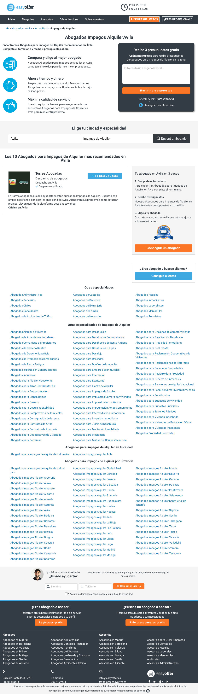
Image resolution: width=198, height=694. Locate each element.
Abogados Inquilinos (22, 375)
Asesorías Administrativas (162, 663)
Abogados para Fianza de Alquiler (93, 386)
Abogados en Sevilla (15, 659)
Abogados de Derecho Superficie (29, 353)
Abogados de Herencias (87, 316)
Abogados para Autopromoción (29, 391)
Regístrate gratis (51, 622)
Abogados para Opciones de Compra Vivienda (163, 331)
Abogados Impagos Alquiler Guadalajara (97, 500)
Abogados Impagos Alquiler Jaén (93, 517)
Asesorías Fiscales (158, 647)
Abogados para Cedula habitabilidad (32, 407)
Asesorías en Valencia (112, 647)
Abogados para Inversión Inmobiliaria (95, 418)
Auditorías (153, 659)
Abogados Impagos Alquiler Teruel (156, 526)
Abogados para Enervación (89, 375)
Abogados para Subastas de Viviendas (159, 400)
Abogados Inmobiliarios (150, 300)
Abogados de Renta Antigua (27, 364)
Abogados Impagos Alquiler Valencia (157, 537)
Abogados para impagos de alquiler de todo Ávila (39, 454)
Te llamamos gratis (129, 586)
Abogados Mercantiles (149, 310)
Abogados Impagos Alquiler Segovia (157, 510)
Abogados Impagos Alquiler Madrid (94, 549)
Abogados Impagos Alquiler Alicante (32, 493)
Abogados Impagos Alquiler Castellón (32, 558)
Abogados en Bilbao (15, 651)
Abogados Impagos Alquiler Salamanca (159, 495)
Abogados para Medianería (89, 434)
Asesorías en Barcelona (113, 643)
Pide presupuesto (105, 175)
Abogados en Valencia (16, 647)
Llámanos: (57, 677)
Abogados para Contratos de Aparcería (33, 429)
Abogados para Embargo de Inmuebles (96, 369)
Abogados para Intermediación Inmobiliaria (99, 413)
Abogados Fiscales (147, 294)
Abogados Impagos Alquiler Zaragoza (158, 553)
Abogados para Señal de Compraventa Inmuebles (165, 389)
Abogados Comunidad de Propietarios (33, 342)
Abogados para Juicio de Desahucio (94, 423)
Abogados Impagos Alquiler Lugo (93, 544)
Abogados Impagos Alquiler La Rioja (94, 522)
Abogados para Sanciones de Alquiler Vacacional (165, 384)
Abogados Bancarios (23, 300)
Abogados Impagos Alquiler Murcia (157, 468)
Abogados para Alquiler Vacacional (31, 380)
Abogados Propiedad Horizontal (155, 433)
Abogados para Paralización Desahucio (159, 337)
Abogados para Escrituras (88, 380)
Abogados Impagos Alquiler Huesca (94, 511)
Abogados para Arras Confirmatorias (32, 386)
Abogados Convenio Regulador (69, 643)
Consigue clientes (163, 276)
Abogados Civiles (20, 305)
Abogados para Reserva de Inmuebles (158, 379)
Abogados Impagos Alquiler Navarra (157, 473)
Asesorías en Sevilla (110, 659)
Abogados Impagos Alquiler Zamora (157, 548)
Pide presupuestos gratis (147, 622)
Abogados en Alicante (16, 663)
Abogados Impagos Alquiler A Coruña (32, 477)
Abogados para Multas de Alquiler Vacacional (100, 440)
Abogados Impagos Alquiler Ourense (157, 479)
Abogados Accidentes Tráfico (68, 663)
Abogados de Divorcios (86, 300)
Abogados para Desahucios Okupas (94, 348)
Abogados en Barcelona (17, 643)
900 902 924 (58, 681)
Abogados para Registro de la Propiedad (160, 373)
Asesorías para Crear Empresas (166, 639)
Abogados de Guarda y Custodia (70, 655)
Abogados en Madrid (15, 639)
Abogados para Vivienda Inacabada (157, 416)
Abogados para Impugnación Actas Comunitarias (102, 407)
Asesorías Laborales (159, 651)
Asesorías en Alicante (112, 663)
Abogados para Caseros (24, 402)
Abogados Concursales (24, 310)
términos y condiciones (93, 594)
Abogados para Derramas (25, 440)
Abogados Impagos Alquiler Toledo (156, 531)
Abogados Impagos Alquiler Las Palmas (97, 527)
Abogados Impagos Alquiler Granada (95, 495)
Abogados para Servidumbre (153, 395)
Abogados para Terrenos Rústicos (156, 411)
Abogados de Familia (85, 310)
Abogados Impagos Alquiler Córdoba (95, 473)
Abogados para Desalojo (87, 353)
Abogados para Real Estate (152, 348)
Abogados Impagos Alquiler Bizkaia (31, 531)
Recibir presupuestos (156, 90)
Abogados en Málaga (15, 655)
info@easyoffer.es (110, 677)
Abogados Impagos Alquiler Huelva (94, 506)
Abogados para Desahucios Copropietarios (98, 337)
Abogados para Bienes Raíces (28, 396)
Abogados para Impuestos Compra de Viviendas (102, 396)
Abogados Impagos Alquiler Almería (31, 499)
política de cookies (135, 690)
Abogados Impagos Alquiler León (93, 533)
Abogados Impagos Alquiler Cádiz (30, 548)
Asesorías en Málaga (111, 655)
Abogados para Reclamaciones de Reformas (162, 362)
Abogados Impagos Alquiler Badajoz (32, 515)
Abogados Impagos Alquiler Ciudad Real (97, 468)
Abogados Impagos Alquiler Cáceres (32, 542)
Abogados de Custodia (86, 294)
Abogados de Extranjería (87, 305)
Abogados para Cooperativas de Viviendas (35, 434)
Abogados (9, 634)
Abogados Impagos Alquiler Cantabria (33, 553)
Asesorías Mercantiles (160, 655)
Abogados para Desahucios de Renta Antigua (100, 342)
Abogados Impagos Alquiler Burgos (31, 537)
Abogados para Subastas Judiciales (157, 406)
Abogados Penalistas (148, 316)
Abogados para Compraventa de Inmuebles (36, 413)
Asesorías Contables (159, 643)
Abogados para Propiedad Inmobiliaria (159, 342)
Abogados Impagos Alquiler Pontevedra (159, 490)
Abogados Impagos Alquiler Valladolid (158, 542)
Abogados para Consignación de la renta (34, 418)
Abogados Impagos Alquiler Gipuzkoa (95, 484)
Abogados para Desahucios (89, 331)
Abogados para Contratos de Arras (31, 423)
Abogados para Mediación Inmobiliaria (96, 429)
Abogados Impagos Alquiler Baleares (32, 520)
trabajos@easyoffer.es (112, 681)
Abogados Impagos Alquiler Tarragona (159, 520)
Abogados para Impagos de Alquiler (94, 391)
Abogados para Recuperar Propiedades (159, 368)
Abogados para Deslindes (88, 358)
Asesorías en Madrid (111, 639)
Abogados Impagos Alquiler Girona (94, 490)
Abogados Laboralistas (150, 305)
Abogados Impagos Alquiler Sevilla (156, 515)
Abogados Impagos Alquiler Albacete (32, 488)
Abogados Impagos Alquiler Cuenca (94, 479)
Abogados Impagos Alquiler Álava (30, 483)
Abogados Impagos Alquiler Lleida (93, 538)
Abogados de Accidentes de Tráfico (31, 316)
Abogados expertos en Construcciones (33, 369)
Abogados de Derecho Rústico (28, 348)
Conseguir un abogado (164, 248)
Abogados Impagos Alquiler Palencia (157, 484)
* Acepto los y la (100, 594)
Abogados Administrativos (26, 294)
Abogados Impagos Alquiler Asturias (32, 504)
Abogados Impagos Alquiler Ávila (92, 454)
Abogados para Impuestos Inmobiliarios (97, 402)
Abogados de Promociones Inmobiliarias (34, 358)
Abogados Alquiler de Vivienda (28, 331)
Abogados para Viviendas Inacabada (158, 427)
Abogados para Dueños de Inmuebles (95, 364)
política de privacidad (121, 594)
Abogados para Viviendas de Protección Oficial (163, 422)
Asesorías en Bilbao (110, 651)
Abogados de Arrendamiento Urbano (32, 337)
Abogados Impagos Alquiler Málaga (94, 555)
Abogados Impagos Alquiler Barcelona (33, 526)
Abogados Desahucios (64, 659)
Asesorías (105, 634)
